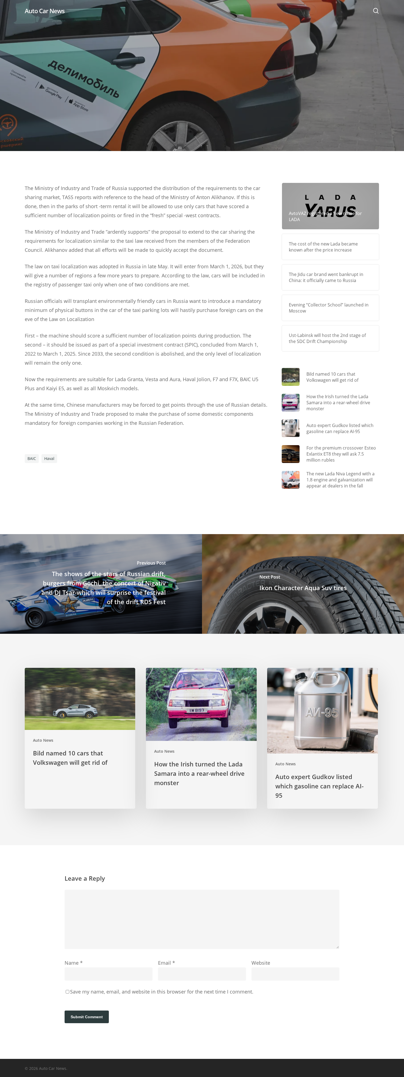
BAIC (31, 458)
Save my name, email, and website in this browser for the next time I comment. (161, 991)
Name (74, 962)
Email (166, 962)
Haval (49, 458)
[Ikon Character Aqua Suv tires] (303, 584)
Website (260, 962)
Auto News (202, 105)
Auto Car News (45, 11)
